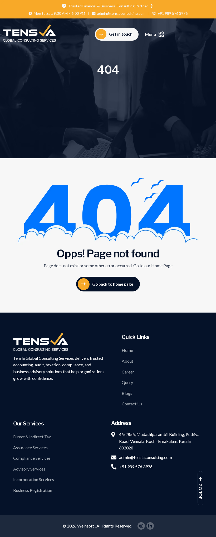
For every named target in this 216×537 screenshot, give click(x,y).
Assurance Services (30, 447)
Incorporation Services (33, 479)
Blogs (127, 393)
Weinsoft (86, 525)
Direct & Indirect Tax (32, 436)
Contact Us (132, 403)
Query (127, 382)
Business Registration (32, 490)
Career (128, 371)
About (127, 360)
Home (127, 350)
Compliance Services (32, 458)
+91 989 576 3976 (173, 13)
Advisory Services (29, 468)
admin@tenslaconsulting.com (121, 13)
